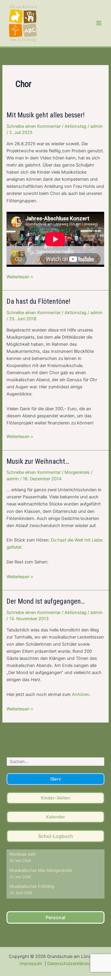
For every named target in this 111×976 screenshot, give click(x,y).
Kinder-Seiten (55, 798)
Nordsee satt (22, 854)
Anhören (80, 694)
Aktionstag (75, 126)
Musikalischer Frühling (31, 886)
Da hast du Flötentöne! (38, 301)
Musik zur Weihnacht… (38, 461)
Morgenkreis (77, 472)
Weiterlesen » (20, 277)
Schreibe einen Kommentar (34, 126)
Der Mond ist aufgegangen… (46, 601)
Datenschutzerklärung (69, 963)
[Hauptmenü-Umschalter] (99, 23)
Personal (55, 917)
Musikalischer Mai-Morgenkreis (40, 870)
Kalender (55, 817)
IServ (55, 779)
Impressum (32, 963)
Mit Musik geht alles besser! (46, 115)
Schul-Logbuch (55, 836)
